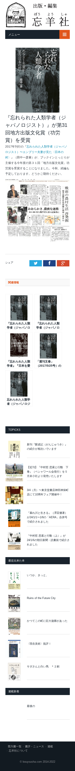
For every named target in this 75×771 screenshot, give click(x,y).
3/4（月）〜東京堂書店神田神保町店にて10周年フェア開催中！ (48, 492)
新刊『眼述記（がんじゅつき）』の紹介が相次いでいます (47, 446)
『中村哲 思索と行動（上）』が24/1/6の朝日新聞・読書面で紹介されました (48, 540)
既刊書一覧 (14, 746)
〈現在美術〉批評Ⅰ (40, 643)
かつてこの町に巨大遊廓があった (48, 620)
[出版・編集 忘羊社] (37, 14)
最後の (31, 706)
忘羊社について (18, 750)
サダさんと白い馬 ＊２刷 (43, 666)
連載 (50, 746)
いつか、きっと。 (39, 575)
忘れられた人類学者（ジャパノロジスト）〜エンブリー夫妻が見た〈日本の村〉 (36, 152)
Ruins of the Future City (41, 598)
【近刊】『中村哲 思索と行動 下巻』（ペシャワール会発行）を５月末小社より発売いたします (47, 472)
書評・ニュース (34, 746)
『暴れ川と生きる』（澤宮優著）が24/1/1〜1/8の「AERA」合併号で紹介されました (47, 517)
